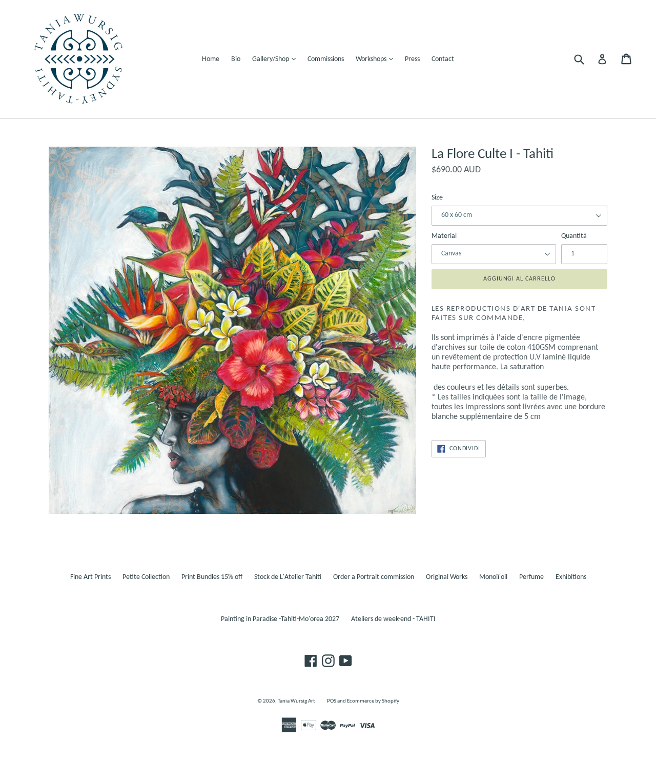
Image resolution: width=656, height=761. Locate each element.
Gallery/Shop (276, 59)
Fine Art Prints (90, 577)
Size (437, 198)
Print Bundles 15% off (211, 577)
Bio (235, 59)
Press (412, 59)
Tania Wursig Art (296, 701)
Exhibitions (571, 577)
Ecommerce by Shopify (373, 701)
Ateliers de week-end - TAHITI (393, 619)
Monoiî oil (493, 577)
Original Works (446, 577)
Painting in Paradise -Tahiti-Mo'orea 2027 (280, 619)
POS (331, 701)
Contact (443, 59)
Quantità (574, 236)
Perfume (531, 577)
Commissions (326, 59)
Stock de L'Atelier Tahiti (287, 577)
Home (210, 59)
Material (444, 236)
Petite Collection (146, 577)
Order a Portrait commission (373, 577)
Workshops (377, 59)
